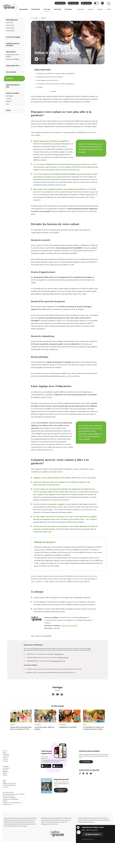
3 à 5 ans (57, 9)
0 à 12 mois (35, 9)
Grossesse (23, 9)
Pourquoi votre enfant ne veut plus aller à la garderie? (56, 73)
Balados (100, 9)
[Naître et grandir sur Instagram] (80, 773)
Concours (87, 3)
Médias (5, 801)
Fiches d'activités (12, 93)
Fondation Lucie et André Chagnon (17, 826)
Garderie (43, 18)
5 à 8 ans (68, 9)
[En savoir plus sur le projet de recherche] (78, 832)
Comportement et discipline (12, 44)
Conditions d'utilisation (9, 797)
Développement (12, 20)
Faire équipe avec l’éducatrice (47, 80)
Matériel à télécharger (9, 784)
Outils (4, 780)
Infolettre (74, 3)
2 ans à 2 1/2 (10, 28)
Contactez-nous (7, 804)
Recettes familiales (12, 59)
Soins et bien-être (12, 66)
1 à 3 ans (47, 9)
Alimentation (11, 52)
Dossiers (91, 9)
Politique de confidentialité (10, 799)
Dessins (8, 101)
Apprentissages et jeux (13, 86)
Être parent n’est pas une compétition (14, 794)
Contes (8, 99)
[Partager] (53, 694)
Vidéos (109, 9)
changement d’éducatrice (81, 164)
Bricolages (9, 96)
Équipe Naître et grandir (69, 626)
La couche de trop (8, 792)
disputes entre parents (54, 177)
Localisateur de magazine (60, 790)
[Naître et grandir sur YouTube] (91, 773)
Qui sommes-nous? (8, 796)
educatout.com (59, 654)
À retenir (40, 87)
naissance (80, 174)
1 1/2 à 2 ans (10, 25)
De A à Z (5, 751)
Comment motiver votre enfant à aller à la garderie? (55, 84)
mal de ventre (40, 550)
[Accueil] (10, 6)
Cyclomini (5, 787)
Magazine (6, 771)
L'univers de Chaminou (9, 785)
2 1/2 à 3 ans (10, 31)
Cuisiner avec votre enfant (12, 55)
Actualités (80, 9)
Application (61, 3)
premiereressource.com (58, 661)
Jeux (7, 104)
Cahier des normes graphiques (12, 803)
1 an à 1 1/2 (9, 23)
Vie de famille (11, 72)
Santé (8, 110)
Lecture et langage (13, 37)
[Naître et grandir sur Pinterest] (87, 773)
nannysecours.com (63, 657)
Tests (4, 782)
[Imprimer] (62, 694)
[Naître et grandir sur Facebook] (83, 773)
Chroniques (6, 768)
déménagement (39, 177)
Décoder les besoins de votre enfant (50, 77)
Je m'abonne (86, 762)
